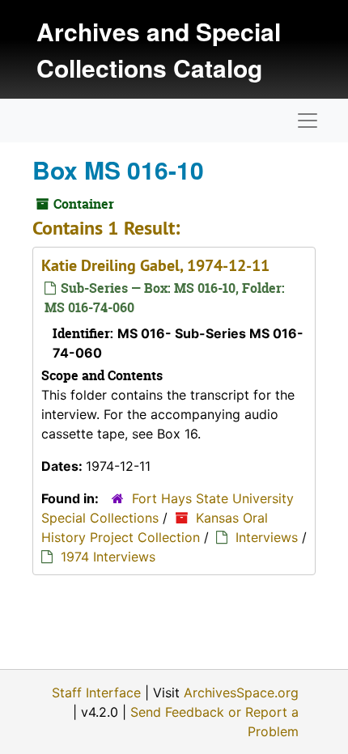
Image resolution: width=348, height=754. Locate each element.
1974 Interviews (108, 557)
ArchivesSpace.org (241, 692)
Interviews (267, 537)
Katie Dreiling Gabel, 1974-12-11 (155, 265)
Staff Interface (96, 692)
